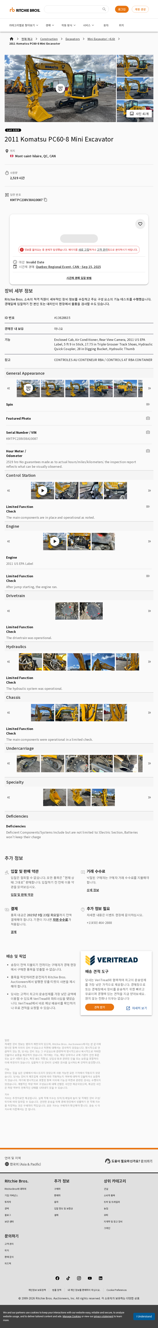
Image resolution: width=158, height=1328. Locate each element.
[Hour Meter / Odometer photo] (148, 451)
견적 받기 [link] (99, 1007)
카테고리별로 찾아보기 (22, 25)
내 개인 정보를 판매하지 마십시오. (84, 1289)
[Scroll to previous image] (8, 388)
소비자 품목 (109, 1195)
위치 (121, 25)
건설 (106, 1188)
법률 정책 (56, 1289)
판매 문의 (9, 1256)
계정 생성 (140, 9)
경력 (7, 1208)
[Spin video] (148, 404)
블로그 (8, 1215)
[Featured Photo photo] (148, 418)
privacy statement (103, 1316)
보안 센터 (9, 1221)
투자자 (8, 1201)
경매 (48, 25)
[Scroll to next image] (149, 388)
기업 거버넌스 (11, 1195)
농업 (106, 1208)
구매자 (57, 1188)
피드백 (8, 1263)
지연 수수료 (60, 919)
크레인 (107, 1228)
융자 (105, 25)
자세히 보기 (139, 1008)
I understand (144, 1316)
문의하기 (147, 1161)
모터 (106, 1215)
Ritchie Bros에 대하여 (15, 1188)
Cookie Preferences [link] (117, 1289)
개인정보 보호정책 (37, 1289)
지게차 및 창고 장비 (113, 1221)
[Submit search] (104, 9)
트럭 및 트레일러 (112, 1201)
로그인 (122, 9)
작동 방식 (66, 25)
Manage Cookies (72, 1316)
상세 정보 (93, 890)
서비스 (87, 25)
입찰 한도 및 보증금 (63, 1208)
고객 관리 (102, 249)
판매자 (57, 1195)
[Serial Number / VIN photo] (148, 432)
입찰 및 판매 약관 (22, 894)
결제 (14, 931)
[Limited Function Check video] (148, 506)
